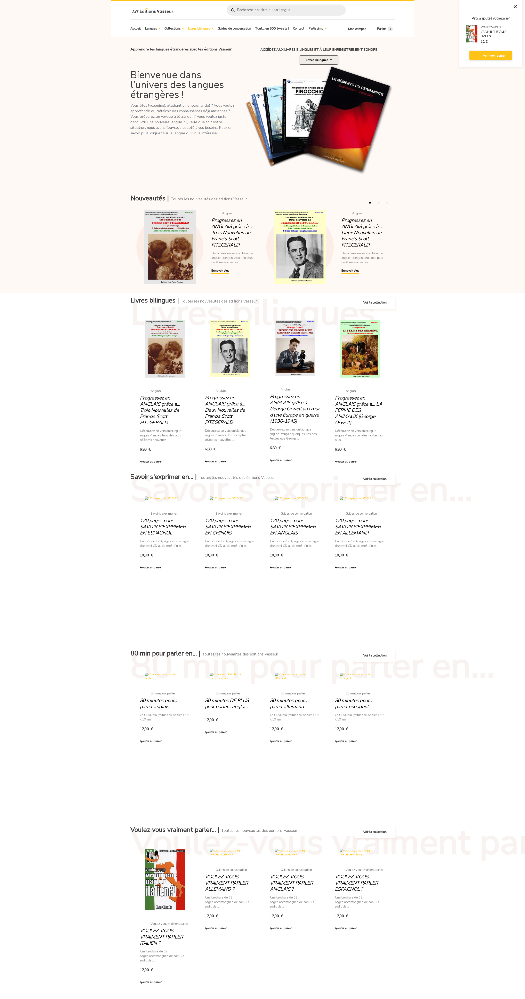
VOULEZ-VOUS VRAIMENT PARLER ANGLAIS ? (291, 882)
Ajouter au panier (151, 462)
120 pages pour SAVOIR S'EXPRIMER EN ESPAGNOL (163, 526)
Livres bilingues (199, 28)
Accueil (135, 28)
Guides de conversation (234, 28)
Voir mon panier (494, 56)
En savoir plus (220, 271)
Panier (384, 28)
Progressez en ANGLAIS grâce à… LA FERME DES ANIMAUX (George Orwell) (358, 410)
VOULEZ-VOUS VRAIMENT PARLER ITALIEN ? (161, 936)
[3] (387, 203)
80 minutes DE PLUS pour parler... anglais (227, 703)
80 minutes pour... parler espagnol (353, 703)
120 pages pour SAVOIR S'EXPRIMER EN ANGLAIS (293, 526)
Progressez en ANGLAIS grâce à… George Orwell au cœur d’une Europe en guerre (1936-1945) (295, 408)
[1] (370, 203)
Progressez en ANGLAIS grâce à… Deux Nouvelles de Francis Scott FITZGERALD (361, 232)
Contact (298, 28)
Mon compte (357, 29)
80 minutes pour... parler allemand (288, 703)
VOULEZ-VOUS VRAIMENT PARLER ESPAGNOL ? (356, 882)
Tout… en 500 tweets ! (272, 28)
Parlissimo (315, 28)
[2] (379, 203)
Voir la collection (374, 302)
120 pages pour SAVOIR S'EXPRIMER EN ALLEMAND (358, 526)
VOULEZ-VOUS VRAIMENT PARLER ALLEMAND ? (226, 882)
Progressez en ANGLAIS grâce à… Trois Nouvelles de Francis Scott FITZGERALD (231, 232)
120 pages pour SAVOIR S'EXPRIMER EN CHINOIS (228, 526)
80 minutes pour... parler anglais (158, 703)
